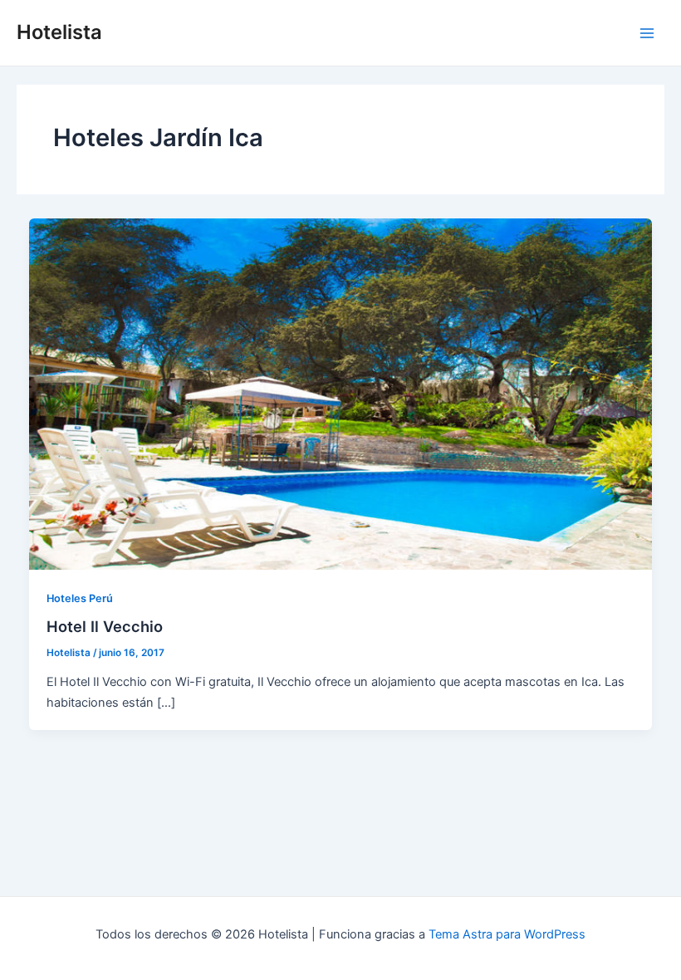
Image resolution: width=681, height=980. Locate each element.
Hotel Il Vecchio (105, 626)
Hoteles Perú (80, 598)
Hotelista (59, 32)
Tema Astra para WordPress (507, 934)
